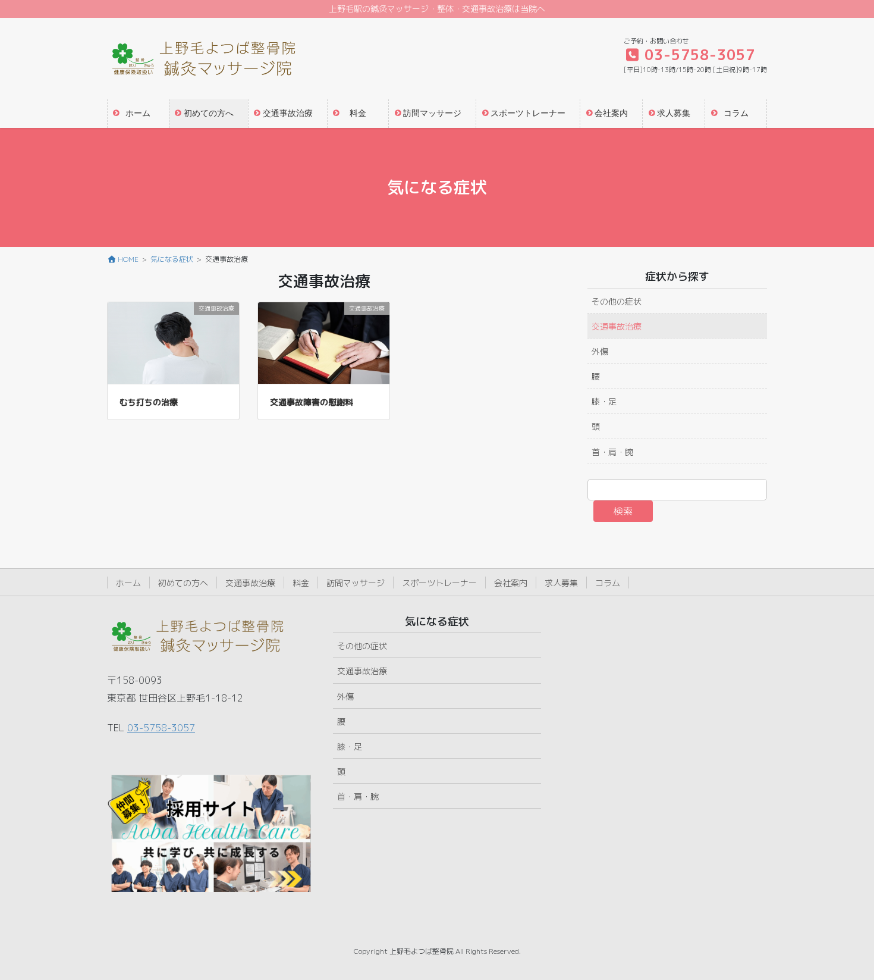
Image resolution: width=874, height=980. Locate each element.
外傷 (600, 351)
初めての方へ (183, 582)
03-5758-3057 (161, 727)
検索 (623, 511)
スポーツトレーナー (439, 582)
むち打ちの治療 (149, 402)
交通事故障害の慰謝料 (311, 402)
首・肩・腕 (612, 452)
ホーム (128, 582)
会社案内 (510, 582)
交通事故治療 (617, 326)
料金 (301, 582)
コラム (607, 582)
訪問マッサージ (355, 582)
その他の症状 (617, 301)
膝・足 (604, 401)
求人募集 (561, 582)
